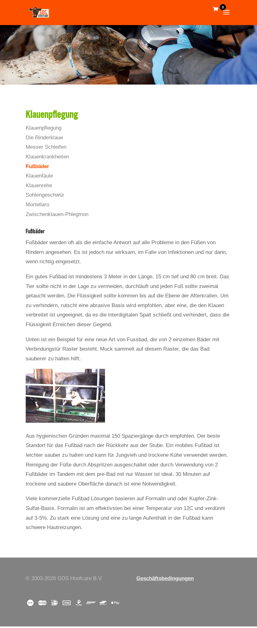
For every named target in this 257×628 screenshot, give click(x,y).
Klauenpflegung (43, 128)
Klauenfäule (39, 176)
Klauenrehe (39, 185)
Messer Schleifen (46, 147)
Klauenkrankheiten (47, 157)
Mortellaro (37, 205)
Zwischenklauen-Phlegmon (57, 214)
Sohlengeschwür (45, 195)
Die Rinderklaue (44, 138)
